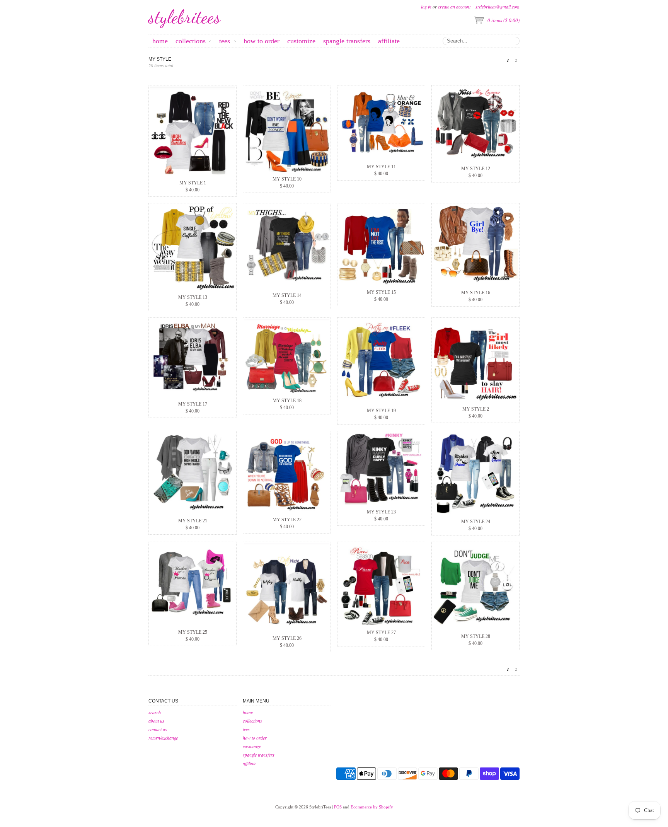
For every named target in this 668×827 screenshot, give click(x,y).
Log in (426, 6)
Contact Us (157, 729)
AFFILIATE (249, 763)
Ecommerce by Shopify (372, 807)
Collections (252, 721)
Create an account (454, 6)
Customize (252, 746)
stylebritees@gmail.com (497, 6)
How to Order (255, 738)
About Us (156, 721)
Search (154, 712)
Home (248, 712)
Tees (246, 729)
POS (338, 807)
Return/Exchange (163, 738)
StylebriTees (184, 17)
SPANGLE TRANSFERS (258, 755)
